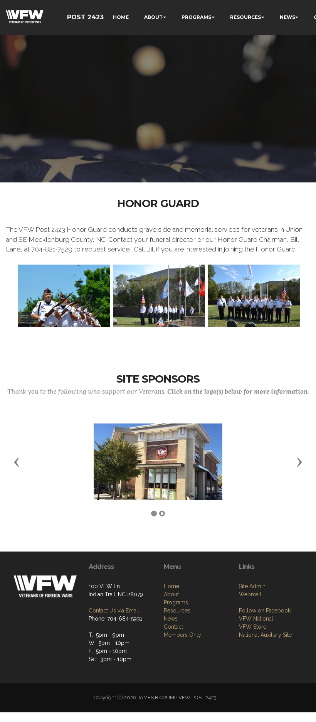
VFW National (256, 619)
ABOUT (153, 17)
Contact (173, 627)
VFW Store (252, 627)
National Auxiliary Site (265, 635)
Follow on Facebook (265, 610)
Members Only (182, 635)
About (171, 594)
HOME (121, 17)
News (171, 619)
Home (171, 586)
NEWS (287, 17)
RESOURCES (245, 17)
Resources (177, 610)
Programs (176, 602)
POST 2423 (85, 17)
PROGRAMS (196, 17)
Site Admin (252, 586)
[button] (16, 461)
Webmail (250, 594)
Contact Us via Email (114, 610)
